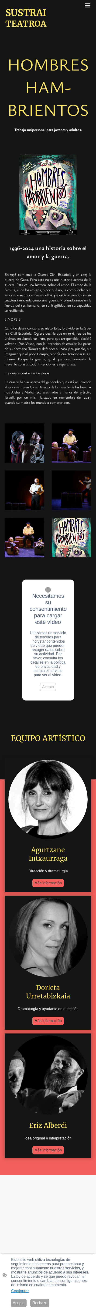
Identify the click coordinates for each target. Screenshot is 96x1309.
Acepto (48, 687)
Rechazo (39, 1303)
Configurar (20, 1291)
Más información (48, 883)
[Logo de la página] (26, 33)
